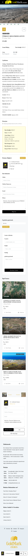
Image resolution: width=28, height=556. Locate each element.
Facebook (8, 528)
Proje (8, 33)
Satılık (4, 33)
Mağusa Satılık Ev (7, 511)
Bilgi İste (14, 211)
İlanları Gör (23, 157)
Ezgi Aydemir (8, 383)
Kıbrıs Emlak (6, 500)
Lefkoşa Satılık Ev (7, 520)
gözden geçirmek (9, 256)
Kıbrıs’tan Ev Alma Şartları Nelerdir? (11, 494)
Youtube (15, 531)
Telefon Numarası (6, 184)
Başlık (6, 245)
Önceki (10, 394)
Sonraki (18, 394)
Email (3, 191)
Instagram (21, 528)
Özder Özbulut (8, 312)
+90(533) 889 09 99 (12, 480)
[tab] (4, 29)
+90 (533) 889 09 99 (16, 163)
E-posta (6, 238)
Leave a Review (6, 226)
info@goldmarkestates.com (14, 483)
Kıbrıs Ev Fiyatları (7, 497)
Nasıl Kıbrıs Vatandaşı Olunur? (9, 491)
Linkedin (15, 528)
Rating (6, 252)
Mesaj (3, 197)
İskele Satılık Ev (6, 517)
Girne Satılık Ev (6, 514)
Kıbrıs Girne (6, 503)
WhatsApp (11, 166)
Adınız (3, 177)
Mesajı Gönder (8, 429)
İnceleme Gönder (14, 270)
